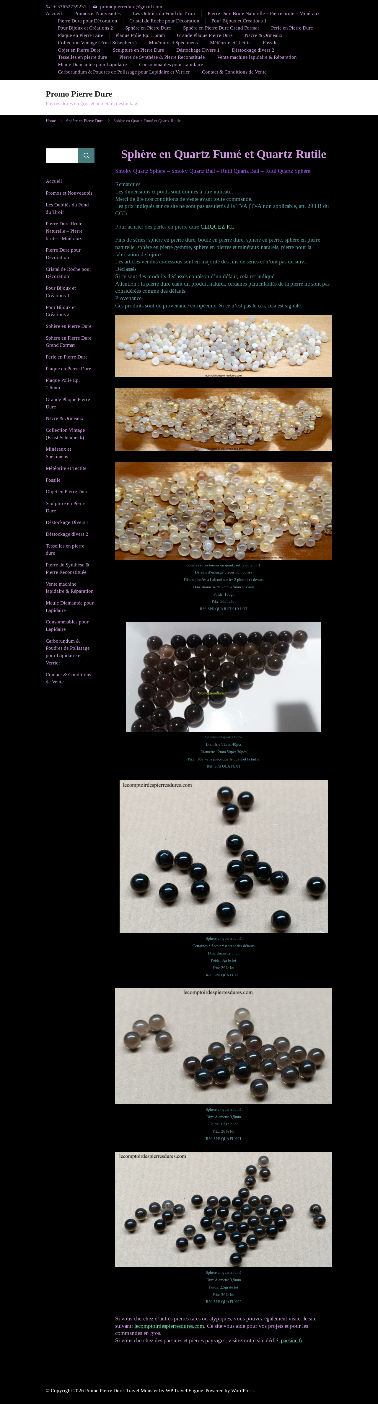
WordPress (242, 1390)
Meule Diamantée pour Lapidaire (92, 64)
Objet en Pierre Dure (79, 50)
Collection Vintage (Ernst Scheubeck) (97, 42)
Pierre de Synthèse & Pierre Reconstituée (162, 57)
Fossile (270, 42)
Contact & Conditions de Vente (234, 72)
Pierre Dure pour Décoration (87, 21)
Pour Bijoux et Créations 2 (85, 28)
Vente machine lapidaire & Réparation (257, 57)
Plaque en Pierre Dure (80, 35)
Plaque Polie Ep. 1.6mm (140, 35)
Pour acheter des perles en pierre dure (174, 227)
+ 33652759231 (70, 6)
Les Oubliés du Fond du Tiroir (164, 13)
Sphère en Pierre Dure (148, 28)
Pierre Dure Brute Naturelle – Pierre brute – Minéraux (264, 13)
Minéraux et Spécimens (173, 42)
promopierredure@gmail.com (131, 6)
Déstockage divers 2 (253, 50)
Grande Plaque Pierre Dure (205, 35)
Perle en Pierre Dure (292, 28)
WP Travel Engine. (185, 1390)
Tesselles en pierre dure (82, 57)
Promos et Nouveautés (97, 13)
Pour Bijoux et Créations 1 (239, 21)
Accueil (54, 13)
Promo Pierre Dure (79, 93)
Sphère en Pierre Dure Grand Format (221, 28)
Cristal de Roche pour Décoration (164, 21)
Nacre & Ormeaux (264, 35)
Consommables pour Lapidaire (171, 64)
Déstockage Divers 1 (198, 50)
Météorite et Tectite (230, 42)
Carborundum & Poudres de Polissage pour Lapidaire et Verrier (124, 72)
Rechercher (86, 155)
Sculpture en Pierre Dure (138, 50)
